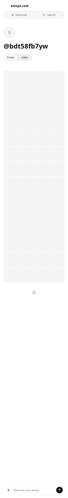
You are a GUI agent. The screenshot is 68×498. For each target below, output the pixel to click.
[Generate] (59, 490)
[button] (19, 15)
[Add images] (8, 490)
